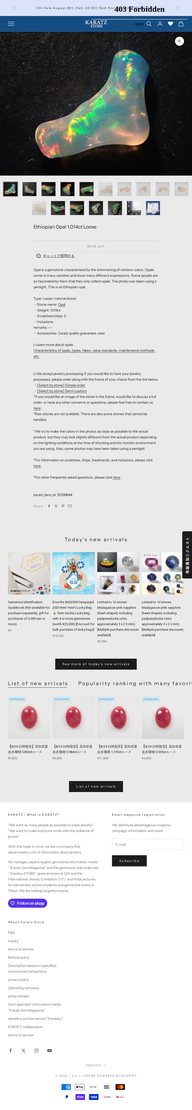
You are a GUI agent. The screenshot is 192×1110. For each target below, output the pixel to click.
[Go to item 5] (86, 189)
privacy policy (18, 979)
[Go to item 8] (143, 189)
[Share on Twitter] (56, 506)
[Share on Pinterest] (63, 506)
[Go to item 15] (115, 208)
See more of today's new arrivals (96, 664)
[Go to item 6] (105, 189)
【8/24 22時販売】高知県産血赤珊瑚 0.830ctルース (28, 749)
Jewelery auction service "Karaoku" (35, 1018)
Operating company (23, 988)
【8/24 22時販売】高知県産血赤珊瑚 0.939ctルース (162, 749)
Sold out (96, 246)
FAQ (11, 932)
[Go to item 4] (67, 189)
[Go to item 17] (153, 208)
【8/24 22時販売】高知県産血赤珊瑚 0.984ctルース (72, 749)
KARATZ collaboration (25, 1027)
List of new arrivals (38, 683)
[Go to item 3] (48, 189)
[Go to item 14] (96, 208)
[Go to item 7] (124, 189)
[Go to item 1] (10, 189)
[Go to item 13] (77, 208)
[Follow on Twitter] (23, 1050)
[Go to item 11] (39, 208)
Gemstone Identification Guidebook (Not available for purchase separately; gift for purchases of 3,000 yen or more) (29, 613)
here (37, 408)
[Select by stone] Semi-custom (62, 391)
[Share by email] (70, 506)
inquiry (13, 941)
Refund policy (18, 957)
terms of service (21, 949)
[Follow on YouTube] (49, 1050)
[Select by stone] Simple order (61, 385)
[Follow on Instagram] (36, 1050)
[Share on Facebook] (49, 506)
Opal (61, 304)
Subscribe (129, 861)
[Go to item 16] (134, 208)
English (93, 1065)
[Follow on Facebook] (10, 1050)
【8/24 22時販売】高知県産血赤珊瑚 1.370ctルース (117, 749)
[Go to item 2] (29, 189)
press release (18, 996)
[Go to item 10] (181, 189)
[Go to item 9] (162, 189)
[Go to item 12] (58, 208)
